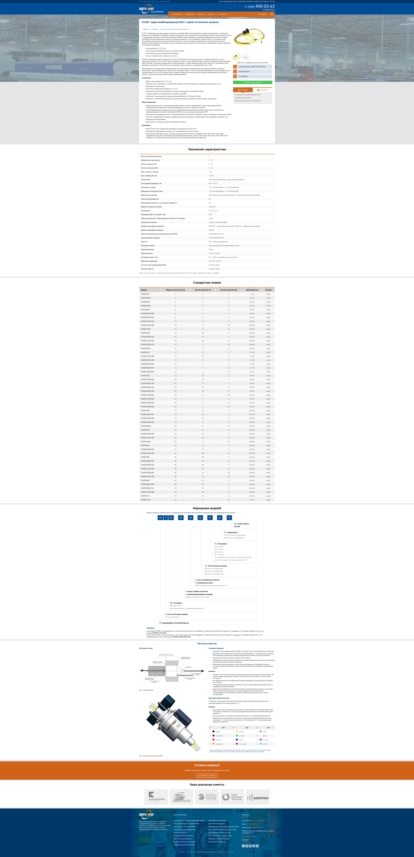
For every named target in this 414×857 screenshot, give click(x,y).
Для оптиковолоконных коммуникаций (175, 29)
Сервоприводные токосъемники (184, 845)
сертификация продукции (148, 1)
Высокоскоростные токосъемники (185, 842)
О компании (176, 14)
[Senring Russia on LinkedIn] (253, 846)
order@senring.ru (269, 10)
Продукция (190, 14)
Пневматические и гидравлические (220, 836)
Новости (211, 14)
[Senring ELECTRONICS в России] (151, 8)
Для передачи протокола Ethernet (185, 827)
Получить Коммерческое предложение (248, 101)
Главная (145, 29)
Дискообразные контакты (217, 824)
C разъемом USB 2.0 (180, 833)
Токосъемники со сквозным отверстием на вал (189, 821)
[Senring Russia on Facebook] (243, 846)
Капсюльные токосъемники (217, 821)
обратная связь (165, 1)
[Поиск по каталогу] (271, 14)
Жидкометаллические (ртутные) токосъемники (224, 827)
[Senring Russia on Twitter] (246, 846)
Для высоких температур (217, 842)
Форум (201, 14)
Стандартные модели (252, 82)
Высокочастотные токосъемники (219, 839)
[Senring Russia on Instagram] (257, 846)
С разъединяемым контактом (183, 836)
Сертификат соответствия (243, 98)
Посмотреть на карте (250, 836)
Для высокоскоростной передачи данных (222, 830)
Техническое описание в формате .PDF (248, 95)
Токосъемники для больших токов (185, 830)
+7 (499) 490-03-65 (259, 821)
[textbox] (264, 14)
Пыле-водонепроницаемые (183, 839)
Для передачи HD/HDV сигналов (219, 833)
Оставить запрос (207, 775)
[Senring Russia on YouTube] (250, 846)
